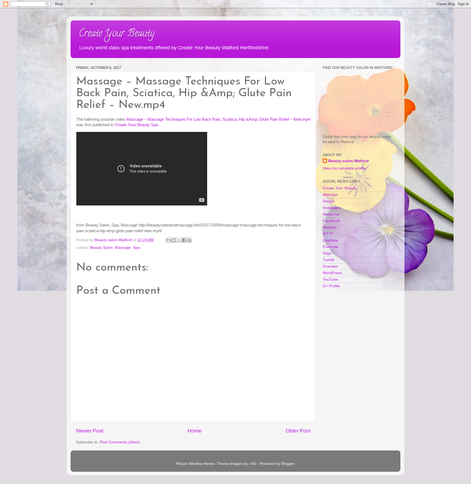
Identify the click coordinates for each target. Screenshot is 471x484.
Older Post (298, 431)
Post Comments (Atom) (120, 442)
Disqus (328, 201)
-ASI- (253, 464)
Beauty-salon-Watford (348, 161)
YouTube (330, 279)
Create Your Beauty (117, 34)
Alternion (330, 195)
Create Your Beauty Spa (136, 125)
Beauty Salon (101, 248)
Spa (136, 248)
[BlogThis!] (173, 240)
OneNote (330, 240)
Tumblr (329, 260)
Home (195, 431)
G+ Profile (331, 286)
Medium (330, 227)
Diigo (327, 253)
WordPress (332, 273)
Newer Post (89, 431)
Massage (123, 248)
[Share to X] (179, 240)
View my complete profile (344, 168)
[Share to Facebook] (184, 240)
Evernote (330, 247)
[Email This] (168, 240)
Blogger (287, 464)
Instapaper (332, 208)
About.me (331, 214)
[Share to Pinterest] (189, 240)
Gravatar (330, 266)
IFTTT (328, 234)
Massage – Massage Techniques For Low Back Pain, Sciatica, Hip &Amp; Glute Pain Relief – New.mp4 (218, 119)
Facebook (331, 221)
